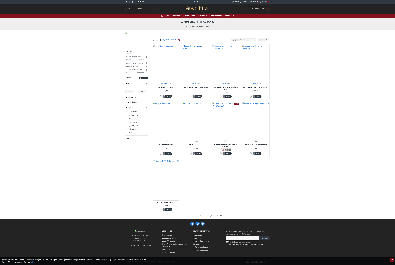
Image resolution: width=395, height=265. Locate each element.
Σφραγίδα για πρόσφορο (166, 87)
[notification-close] (392, 260)
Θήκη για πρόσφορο (166, 145)
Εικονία (164, 84)
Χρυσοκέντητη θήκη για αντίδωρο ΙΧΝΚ (226, 88)
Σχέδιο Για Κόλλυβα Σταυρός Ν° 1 (256, 145)
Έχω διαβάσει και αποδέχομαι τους (245, 243)
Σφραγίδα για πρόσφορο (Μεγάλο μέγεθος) (225, 145)
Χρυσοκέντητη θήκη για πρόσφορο (255, 87)
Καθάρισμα (144, 78)
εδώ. (33, 262)
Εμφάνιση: (261, 40)
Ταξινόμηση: (235, 40)
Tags (127, 138)
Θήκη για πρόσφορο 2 (196, 145)
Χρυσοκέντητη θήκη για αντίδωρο (196, 87)
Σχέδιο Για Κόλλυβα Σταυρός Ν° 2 (166, 202)
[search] (154, 9)
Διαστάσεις (129, 107)
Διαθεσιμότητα (130, 97)
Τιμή (127, 83)
